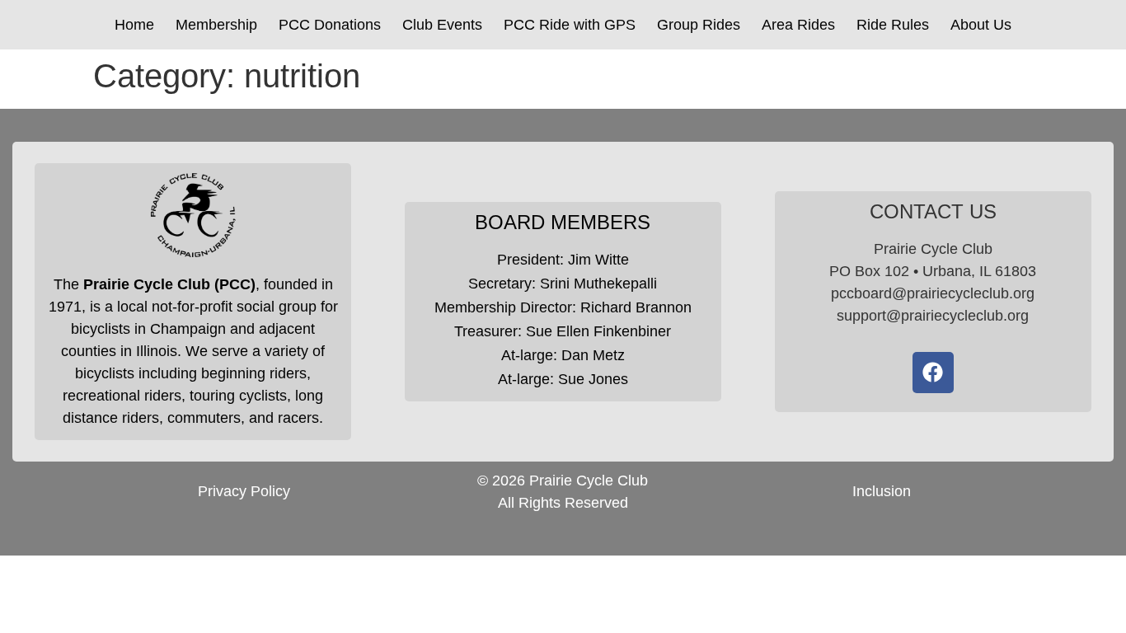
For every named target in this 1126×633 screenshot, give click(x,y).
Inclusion (881, 491)
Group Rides (698, 24)
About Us (980, 24)
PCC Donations (330, 24)
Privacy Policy (244, 491)
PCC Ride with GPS (570, 24)
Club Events (442, 24)
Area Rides (798, 24)
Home (134, 24)
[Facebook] (933, 372)
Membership (216, 24)
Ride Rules (892, 24)
